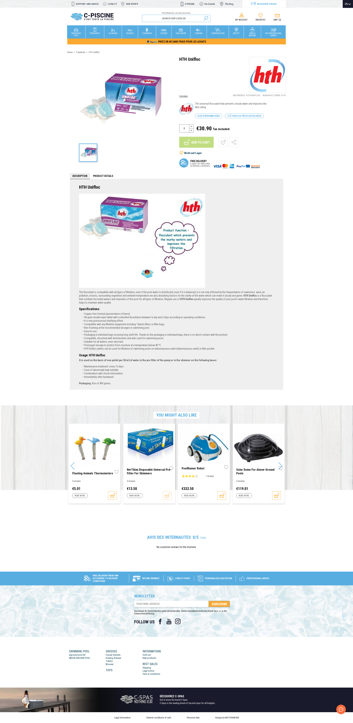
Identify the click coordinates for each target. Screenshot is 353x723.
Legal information (122, 717)
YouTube (169, 621)
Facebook (160, 621)
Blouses (109, 664)
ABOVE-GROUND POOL (79, 658)
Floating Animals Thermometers (92, 473)
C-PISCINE (189, 4)
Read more (80, 495)
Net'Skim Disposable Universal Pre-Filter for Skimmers (149, 471)
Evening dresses (113, 658)
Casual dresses (113, 654)
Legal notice (148, 670)
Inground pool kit (77, 654)
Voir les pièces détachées (246, 116)
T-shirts (109, 661)
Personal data (193, 717)
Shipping (146, 667)
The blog (229, 4)
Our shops (132, 4)
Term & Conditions (151, 674)
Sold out (146, 654)
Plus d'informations (208, 116)
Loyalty (112, 4)
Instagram (177, 621)
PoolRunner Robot (193, 468)
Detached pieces (267, 3)
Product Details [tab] (103, 176)
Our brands (209, 4)
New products (149, 658)
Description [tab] (79, 176)
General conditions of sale (158, 717)
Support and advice (87, 4)
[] (206, 18)
